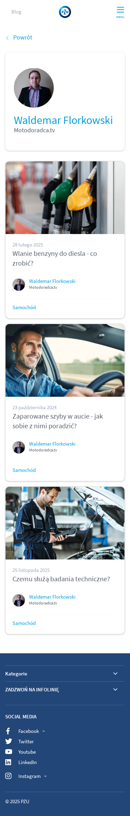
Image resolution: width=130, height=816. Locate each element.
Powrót (22, 37)
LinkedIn (27, 762)
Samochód (24, 307)
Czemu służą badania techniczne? (61, 578)
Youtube (27, 751)
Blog (16, 11)
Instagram (29, 776)
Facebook (28, 731)
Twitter (26, 741)
